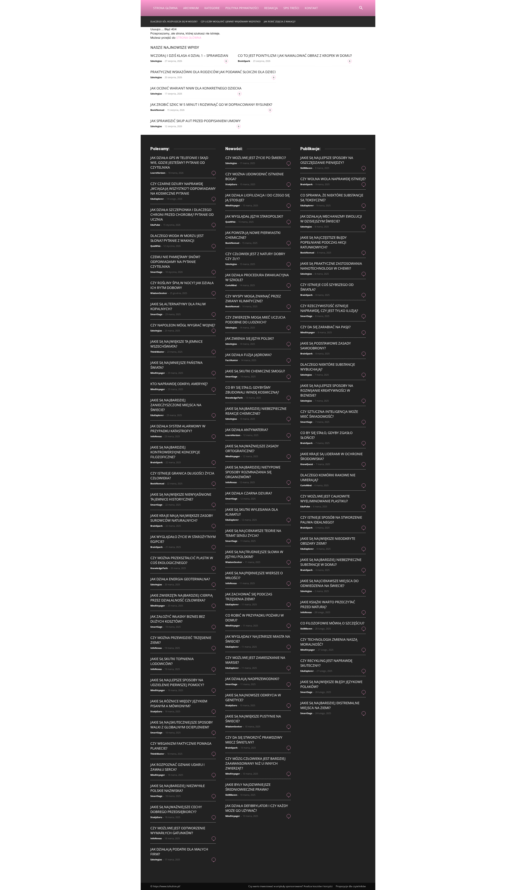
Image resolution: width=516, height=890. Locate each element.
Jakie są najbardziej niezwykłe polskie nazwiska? (177, 788)
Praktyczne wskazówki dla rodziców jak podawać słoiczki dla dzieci (213, 72)
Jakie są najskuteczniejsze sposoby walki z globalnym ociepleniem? (181, 724)
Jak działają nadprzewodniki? (252, 678)
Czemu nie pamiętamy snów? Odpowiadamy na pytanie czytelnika (175, 261)
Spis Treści (291, 8)
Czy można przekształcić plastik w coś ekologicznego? (181, 560)
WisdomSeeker (158, 293)
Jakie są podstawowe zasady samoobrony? (325, 345)
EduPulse (155, 224)
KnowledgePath (159, 568)
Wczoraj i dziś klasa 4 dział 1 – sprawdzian (189, 55)
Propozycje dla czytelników (351, 886)
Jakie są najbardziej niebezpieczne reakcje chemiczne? (255, 411)
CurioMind (231, 285)
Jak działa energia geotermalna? (180, 579)
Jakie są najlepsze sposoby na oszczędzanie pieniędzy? (326, 160)
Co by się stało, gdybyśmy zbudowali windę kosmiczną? (252, 390)
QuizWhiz (155, 245)
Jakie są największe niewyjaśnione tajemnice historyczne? (180, 497)
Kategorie (212, 8)
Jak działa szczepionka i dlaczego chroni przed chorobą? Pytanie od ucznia (182, 214)
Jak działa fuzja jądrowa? (248, 354)
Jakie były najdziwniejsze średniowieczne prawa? (247, 787)
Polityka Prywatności (242, 8)
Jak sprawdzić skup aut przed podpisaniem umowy (195, 120)
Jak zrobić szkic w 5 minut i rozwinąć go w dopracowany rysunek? (211, 104)
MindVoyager (157, 372)
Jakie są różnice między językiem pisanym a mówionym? (178, 703)
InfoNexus (156, 436)
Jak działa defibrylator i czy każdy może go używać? (256, 808)
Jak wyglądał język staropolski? (254, 216)
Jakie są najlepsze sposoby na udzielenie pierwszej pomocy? (177, 682)
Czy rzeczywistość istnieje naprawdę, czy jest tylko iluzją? (329, 308)
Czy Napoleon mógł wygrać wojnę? (182, 325)
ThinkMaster (157, 351)
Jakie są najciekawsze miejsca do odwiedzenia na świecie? (329, 583)
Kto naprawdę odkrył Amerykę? (179, 383)
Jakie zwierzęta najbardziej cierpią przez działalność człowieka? (181, 597)
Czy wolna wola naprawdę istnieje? (333, 179)
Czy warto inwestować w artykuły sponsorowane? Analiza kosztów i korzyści (290, 886)
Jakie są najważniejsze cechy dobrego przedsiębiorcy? (176, 809)
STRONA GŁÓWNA (188, 37)
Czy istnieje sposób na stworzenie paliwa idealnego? (331, 519)
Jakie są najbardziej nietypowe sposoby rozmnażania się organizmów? (252, 472)
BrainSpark (244, 60)
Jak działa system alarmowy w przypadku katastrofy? (177, 428)
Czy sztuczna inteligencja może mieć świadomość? (329, 414)
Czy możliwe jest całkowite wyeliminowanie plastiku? (325, 498)
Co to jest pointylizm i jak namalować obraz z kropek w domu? (295, 55)
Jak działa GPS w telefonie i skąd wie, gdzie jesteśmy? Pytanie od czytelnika (179, 162)
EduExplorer (157, 198)
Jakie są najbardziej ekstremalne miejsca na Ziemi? (329, 705)
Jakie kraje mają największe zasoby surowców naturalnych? (181, 518)
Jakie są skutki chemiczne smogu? (255, 371)
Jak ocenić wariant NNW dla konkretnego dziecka (195, 88)
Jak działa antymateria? (246, 429)
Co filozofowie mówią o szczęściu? (332, 623)
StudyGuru (156, 711)
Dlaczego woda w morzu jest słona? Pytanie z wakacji (177, 238)
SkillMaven (231, 794)
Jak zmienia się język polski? (249, 338)
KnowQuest (306, 464)
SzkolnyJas (156, 60)
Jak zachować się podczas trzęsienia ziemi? (248, 596)
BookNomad (157, 109)
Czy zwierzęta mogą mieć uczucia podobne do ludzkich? (255, 319)
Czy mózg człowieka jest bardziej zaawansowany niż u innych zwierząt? (255, 763)
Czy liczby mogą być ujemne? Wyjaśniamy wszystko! (231, 21)
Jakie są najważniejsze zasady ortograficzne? (252, 448)
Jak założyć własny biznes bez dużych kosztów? (177, 619)
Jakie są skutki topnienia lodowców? (172, 661)
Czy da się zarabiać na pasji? (325, 327)
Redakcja (271, 8)
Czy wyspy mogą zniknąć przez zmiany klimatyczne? (253, 298)
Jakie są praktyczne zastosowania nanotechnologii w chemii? (331, 266)
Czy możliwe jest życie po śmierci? (255, 157)
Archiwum (191, 8)
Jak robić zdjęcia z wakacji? (279, 21)
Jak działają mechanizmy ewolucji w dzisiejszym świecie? (331, 218)
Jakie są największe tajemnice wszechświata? (176, 344)
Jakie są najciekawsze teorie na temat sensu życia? (253, 533)
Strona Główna (165, 8)
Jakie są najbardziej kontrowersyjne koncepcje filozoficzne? (175, 452)
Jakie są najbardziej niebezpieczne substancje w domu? (330, 562)
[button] (361, 8)
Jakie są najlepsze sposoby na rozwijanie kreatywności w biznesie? (326, 390)
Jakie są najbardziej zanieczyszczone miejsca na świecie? (175, 405)
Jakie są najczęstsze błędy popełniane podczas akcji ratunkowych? (323, 242)
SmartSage (156, 271)
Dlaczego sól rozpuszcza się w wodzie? (174, 21)
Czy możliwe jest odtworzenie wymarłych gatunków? (177, 830)
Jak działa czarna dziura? (248, 493)
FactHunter (231, 360)
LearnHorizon (157, 172)
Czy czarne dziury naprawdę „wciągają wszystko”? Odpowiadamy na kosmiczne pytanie (183, 188)
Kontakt (311, 8)
